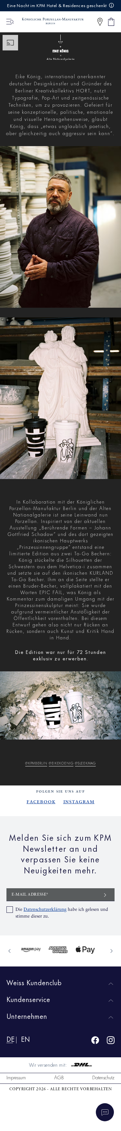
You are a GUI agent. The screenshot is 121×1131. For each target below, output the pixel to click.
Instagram (79, 802)
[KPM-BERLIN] (50, 22)
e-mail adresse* (30, 895)
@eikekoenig (61, 762)
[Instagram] (111, 1041)
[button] (100, 22)
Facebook (40, 802)
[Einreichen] (105, 894)
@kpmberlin (36, 762)
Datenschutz (103, 1077)
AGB (59, 1077)
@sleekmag (85, 762)
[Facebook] (95, 1041)
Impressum (16, 1077)
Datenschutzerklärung (45, 909)
